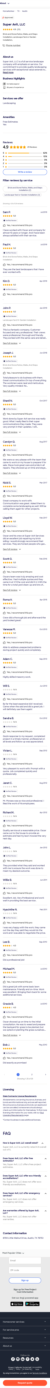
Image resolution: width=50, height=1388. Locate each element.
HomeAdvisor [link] (8, 11)
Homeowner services (13, 1322)
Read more (8, 72)
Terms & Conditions (39, 1373)
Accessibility (37, 1368)
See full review (10, 343)
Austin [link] (24, 11)
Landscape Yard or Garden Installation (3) (22, 195)
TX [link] (18, 11)
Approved (8, 17)
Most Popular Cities (11, 1253)
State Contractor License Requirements (20, 1096)
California (18, 1368)
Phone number (13, 45)
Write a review (25, 172)
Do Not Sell (27, 1368)
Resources (8, 1338)
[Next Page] (45, 1074)
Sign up (25, 1280)
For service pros (11, 1330)
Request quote (25, 1383)
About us (7, 1346)
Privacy (11, 1368)
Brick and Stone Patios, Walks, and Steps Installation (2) (25, 189)
